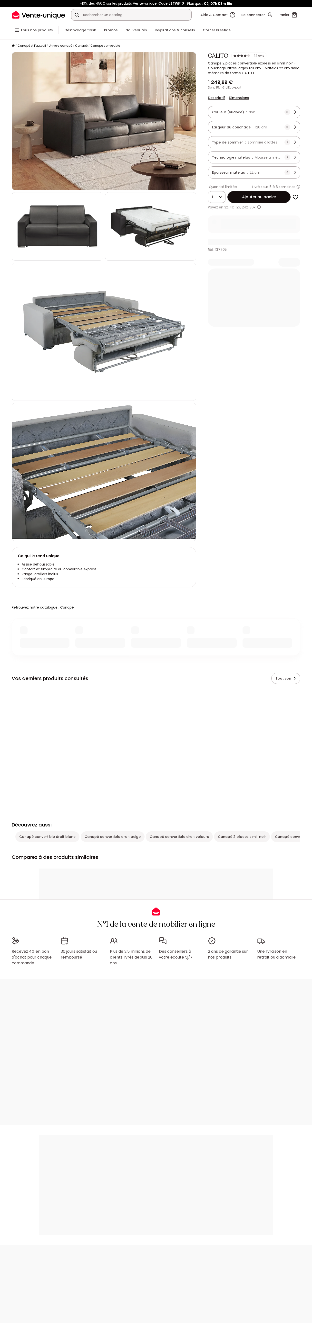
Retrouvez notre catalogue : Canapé (43, 607)
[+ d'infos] (259, 207)
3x (226, 207)
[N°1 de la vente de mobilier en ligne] (38, 14)
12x (237, 207)
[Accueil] (13, 46)
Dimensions (239, 97)
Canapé (81, 46)
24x (245, 207)
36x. (253, 207)
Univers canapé (60, 46)
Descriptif (216, 97)
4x (232, 207)
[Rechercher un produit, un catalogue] (76, 14)
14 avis (259, 56)
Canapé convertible (105, 46)
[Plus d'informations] (298, 187)
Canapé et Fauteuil (32, 46)
